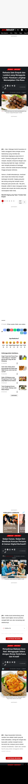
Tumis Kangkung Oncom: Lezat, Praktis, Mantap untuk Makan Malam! (8, 388)
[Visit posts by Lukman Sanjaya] (3, 556)
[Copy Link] (5, 88)
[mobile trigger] (25, 29)
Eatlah (16, 324)
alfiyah (7, 92)
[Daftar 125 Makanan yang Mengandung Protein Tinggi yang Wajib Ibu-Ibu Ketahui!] (23, 379)
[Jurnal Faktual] (7, 29)
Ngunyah (10, 69)
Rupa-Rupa (17, 69)
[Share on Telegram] (12, 86)
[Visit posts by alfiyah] (3, 92)
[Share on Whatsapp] (10, 86)
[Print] (25, 333)
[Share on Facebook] (5, 86)
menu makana (22, 324)
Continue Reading (14, 638)
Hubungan (10, 535)
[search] (15, 30)
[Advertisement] (14, 14)
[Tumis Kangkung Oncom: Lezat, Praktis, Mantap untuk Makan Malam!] (23, 387)
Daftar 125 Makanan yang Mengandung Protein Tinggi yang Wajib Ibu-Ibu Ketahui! (8, 379)
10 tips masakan (11, 324)
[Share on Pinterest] (7, 86)
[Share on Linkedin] (18, 330)
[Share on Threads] (14, 86)
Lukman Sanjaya (9, 556)
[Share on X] (8, 330)
